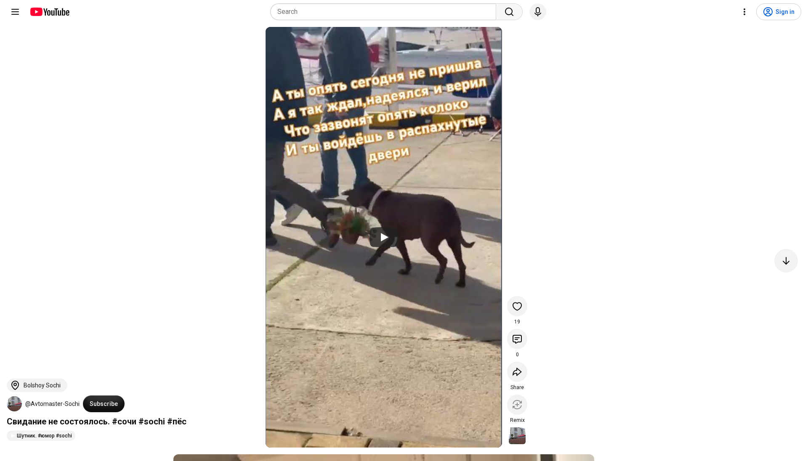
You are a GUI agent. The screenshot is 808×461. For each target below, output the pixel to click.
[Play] (383, 237)
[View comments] (517, 339)
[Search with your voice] (537, 11)
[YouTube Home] (49, 12)
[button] (14, 403)
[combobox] (385, 12)
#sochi (151, 421)
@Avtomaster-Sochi (52, 403)
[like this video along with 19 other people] (517, 306)
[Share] (517, 372)
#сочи (124, 421)
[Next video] (786, 261)
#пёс (176, 421)
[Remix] (517, 405)
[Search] (509, 11)
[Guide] (15, 12)
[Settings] (744, 12)
